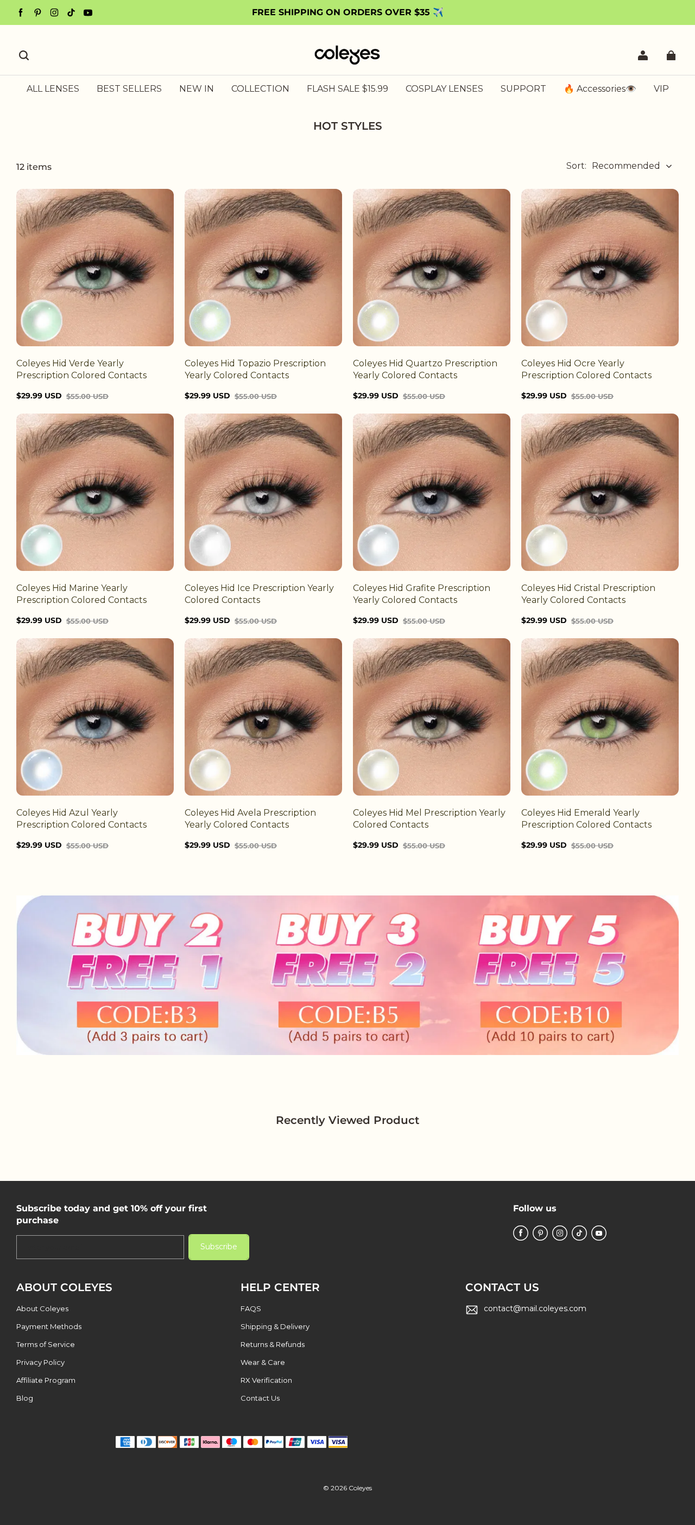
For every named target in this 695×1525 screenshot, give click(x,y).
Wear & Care (263, 1362)
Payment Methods (48, 1326)
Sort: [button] (613, 166)
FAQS (251, 1308)
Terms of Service (45, 1344)
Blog (24, 1398)
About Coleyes (42, 1308)
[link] (260, 89)
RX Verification (266, 1380)
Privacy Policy (40, 1362)
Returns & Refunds (273, 1344)
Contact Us (260, 1398)
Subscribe (218, 1246)
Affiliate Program (45, 1380)
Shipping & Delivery (275, 1326)
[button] (23, 55)
